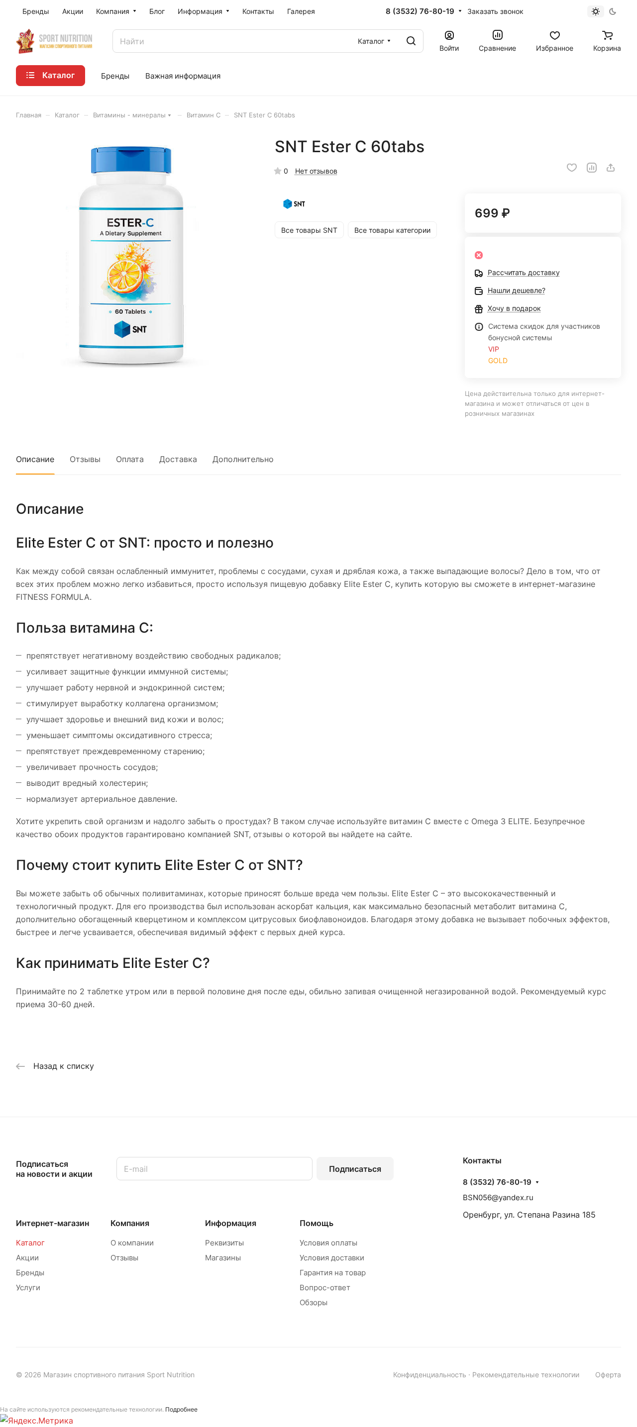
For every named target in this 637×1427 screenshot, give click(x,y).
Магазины (223, 1257)
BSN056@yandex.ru (498, 1197)
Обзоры (313, 1302)
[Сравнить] (592, 168)
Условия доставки (332, 1257)
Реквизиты (224, 1242)
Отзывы (85, 459)
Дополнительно (243, 459)
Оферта (608, 1374)
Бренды (30, 1272)
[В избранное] (572, 168)
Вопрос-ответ (325, 1287)
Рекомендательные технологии (525, 1374)
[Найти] (411, 41)
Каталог (30, 1242)
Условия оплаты (328, 1242)
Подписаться (355, 1169)
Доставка (178, 459)
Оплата (130, 459)
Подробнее (181, 1409)
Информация (230, 1223)
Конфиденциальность (429, 1374)
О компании (132, 1242)
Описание (35, 459)
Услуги (28, 1287)
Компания (129, 1223)
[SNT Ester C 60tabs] (135, 256)
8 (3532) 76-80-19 (420, 11)
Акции (27, 1257)
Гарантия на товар (333, 1272)
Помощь (316, 1223)
